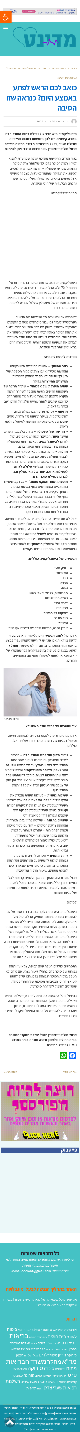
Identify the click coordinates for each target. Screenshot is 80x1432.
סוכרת (49, 1368)
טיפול (53, 1355)
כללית (34, 1355)
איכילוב (36, 1329)
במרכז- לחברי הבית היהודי (54, 1424)
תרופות (31, 1388)
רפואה (43, 1382)
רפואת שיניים (30, 1382)
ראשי (74, 68)
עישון (55, 1375)
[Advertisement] (40, 240)
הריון (62, 1355)
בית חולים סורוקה (38, 1337)
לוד (38, 1424)
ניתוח (71, 1368)
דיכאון (34, 1343)
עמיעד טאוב (43, 1375)
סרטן (71, 1375)
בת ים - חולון (43, 1418)
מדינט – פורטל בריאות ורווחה (30, 1413)
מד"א (69, 1361)
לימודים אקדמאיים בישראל (20, 1424)
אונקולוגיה (46, 1329)
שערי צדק (53, 1387)
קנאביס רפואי (68, 1382)
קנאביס (18, 1375)
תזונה (40, 1388)
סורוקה (35, 1368)
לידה (27, 1355)
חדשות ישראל (49, 1429)
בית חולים (57, 1336)
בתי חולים (51, 1343)
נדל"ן (27, 1429)
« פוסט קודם (70, 1072)
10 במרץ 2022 (45, 121)
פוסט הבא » (10, 1072)
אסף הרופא (24, 1329)
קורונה (29, 1375)
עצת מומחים (59, 68)
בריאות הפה (67, 1342)
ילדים (44, 1354)
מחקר (54, 1361)
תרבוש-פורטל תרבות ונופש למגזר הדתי (40, 1407)
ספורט (16, 1369)
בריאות (18, 1335)
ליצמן (20, 1355)
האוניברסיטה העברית (57, 1349)
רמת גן (54, 1418)
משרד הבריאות (26, 1361)
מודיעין (50, 1413)
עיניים (62, 1375)
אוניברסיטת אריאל (65, 1329)
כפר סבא (35, 1429)
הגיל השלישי (38, 1349)
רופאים (53, 1381)
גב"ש (33, 1418)
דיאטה (41, 1343)
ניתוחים (60, 1369)
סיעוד (23, 1369)
